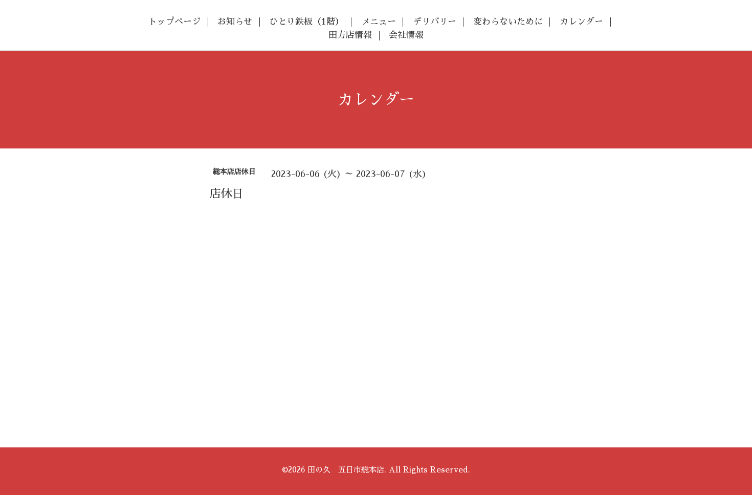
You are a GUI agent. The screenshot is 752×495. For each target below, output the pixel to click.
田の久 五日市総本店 (345, 470)
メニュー (378, 21)
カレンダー (581, 21)
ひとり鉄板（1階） (306, 21)
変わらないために (508, 21)
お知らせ (234, 21)
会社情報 (406, 35)
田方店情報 (350, 35)
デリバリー (434, 21)
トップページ (174, 21)
